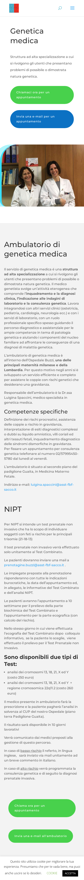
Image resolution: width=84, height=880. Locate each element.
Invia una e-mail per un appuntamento (35, 119)
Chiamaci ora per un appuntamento (33, 94)
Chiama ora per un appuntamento (29, 808)
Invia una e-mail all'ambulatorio (40, 836)
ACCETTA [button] (70, 873)
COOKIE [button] (52, 873)
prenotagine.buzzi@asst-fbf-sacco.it (34, 565)
